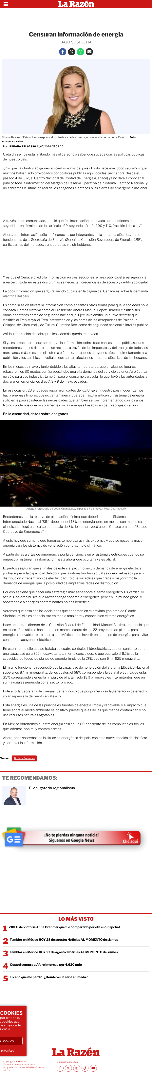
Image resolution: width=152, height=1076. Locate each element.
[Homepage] (76, 4)
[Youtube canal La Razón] (93, 1068)
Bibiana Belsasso (23, 146)
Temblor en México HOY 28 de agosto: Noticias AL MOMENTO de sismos (64, 940)
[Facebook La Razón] (62, 51)
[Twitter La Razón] (71, 51)
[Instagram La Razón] (76, 1068)
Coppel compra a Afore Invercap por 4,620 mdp (46, 965)
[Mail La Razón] (89, 51)
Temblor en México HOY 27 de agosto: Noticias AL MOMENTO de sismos (64, 952)
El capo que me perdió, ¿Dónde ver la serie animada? (49, 977)
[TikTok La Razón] (85, 1068)
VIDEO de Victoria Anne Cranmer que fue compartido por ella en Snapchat (64, 927)
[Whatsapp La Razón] (80, 51)
